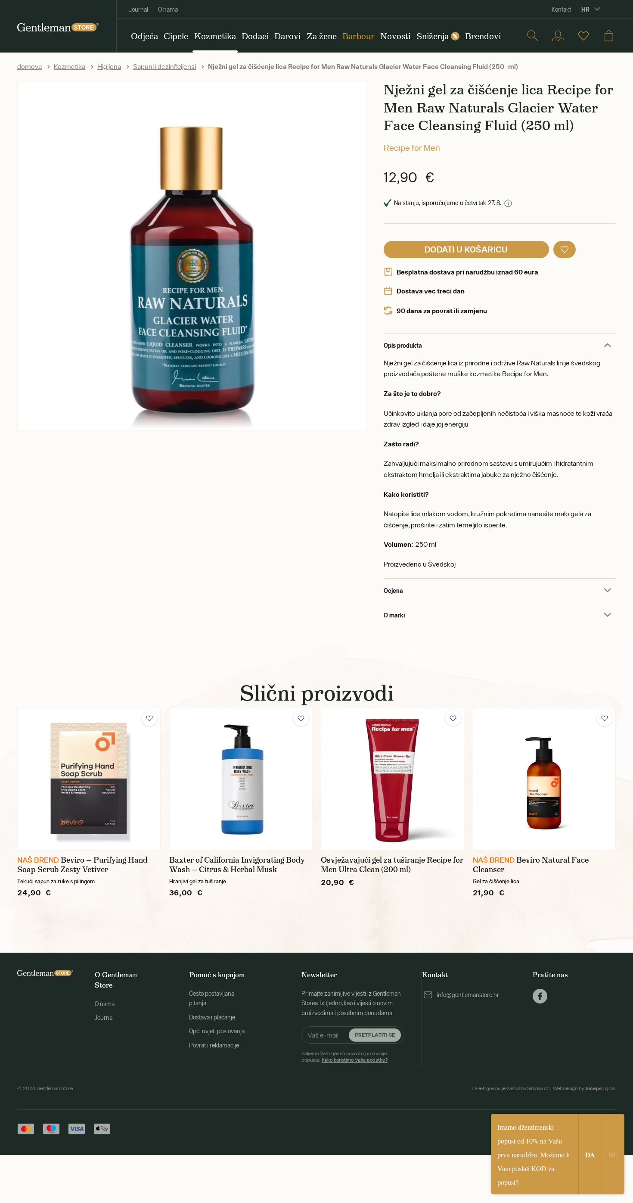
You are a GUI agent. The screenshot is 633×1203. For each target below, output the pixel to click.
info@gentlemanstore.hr (468, 994)
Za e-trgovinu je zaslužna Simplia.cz (510, 1088)
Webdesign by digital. (584, 1088)
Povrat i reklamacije (214, 1045)
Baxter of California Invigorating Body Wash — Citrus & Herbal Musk (237, 865)
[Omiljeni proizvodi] (583, 36)
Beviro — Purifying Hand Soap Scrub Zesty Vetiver (82, 865)
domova (29, 66)
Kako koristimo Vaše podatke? (355, 1060)
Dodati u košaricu (466, 249)
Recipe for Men (412, 148)
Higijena (109, 66)
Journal (138, 9)
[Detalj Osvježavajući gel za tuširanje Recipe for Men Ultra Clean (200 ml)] (392, 779)
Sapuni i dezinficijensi (164, 66)
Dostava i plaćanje (212, 1017)
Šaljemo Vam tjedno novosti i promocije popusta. (344, 1056)
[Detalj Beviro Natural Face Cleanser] (544, 779)
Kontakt (561, 9)
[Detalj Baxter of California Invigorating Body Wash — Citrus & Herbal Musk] (241, 779)
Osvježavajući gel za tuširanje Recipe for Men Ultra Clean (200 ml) (392, 865)
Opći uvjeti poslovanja (217, 1031)
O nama (168, 9)
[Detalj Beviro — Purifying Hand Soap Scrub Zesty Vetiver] (89, 779)
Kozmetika (69, 66)
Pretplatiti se (375, 1035)
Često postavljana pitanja (211, 998)
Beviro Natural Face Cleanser (531, 865)
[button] (564, 249)
